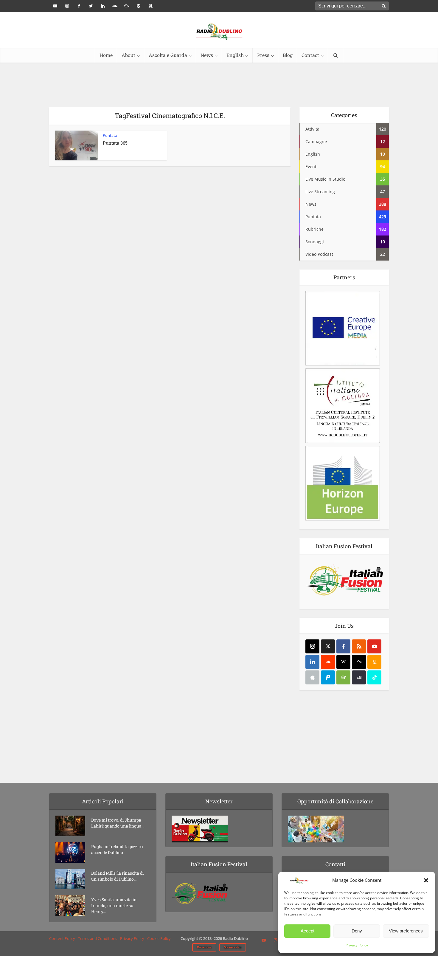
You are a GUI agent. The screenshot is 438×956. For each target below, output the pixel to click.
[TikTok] (374, 677)
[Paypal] (328, 677)
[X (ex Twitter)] (328, 646)
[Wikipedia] (343, 662)
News (207, 55)
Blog (288, 55)
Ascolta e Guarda (168, 55)
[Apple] (312, 677)
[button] (426, 880)
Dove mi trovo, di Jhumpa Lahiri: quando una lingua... (117, 823)
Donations (204, 947)
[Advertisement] (219, 85)
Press (263, 55)
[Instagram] (312, 646)
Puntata (110, 135)
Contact (310, 55)
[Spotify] (343, 677)
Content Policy (62, 938)
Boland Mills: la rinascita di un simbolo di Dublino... (117, 876)
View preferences (406, 930)
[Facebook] (343, 646)
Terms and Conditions (97, 938)
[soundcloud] (328, 662)
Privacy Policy (357, 945)
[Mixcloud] (359, 662)
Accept (307, 930)
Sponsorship (232, 947)
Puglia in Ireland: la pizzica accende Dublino (117, 849)
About (128, 55)
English (235, 55)
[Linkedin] (312, 662)
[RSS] (359, 646)
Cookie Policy (159, 938)
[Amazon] (374, 662)
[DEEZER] (359, 677)
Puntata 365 (115, 143)
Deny (357, 930)
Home (106, 55)
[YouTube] (374, 646)
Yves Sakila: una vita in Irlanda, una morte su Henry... (113, 905)
